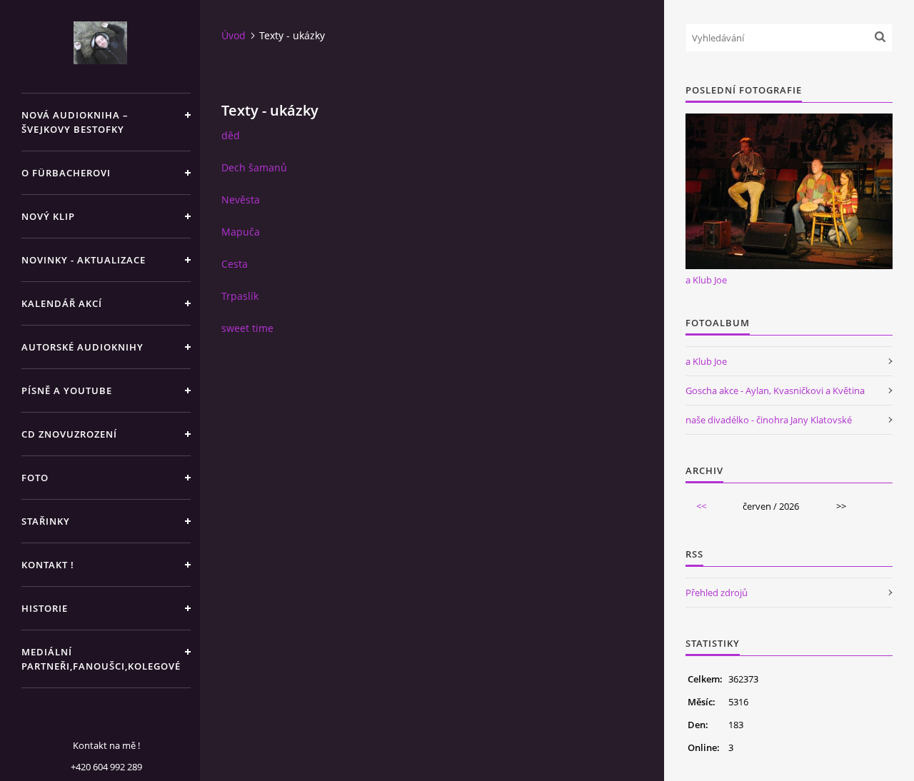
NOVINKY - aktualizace (83, 259)
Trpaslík (239, 296)
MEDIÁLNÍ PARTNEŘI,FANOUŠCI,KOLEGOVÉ (101, 658)
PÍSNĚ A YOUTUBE (66, 390)
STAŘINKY (45, 521)
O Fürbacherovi (66, 172)
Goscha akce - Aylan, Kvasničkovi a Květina (775, 390)
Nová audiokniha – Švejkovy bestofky (75, 122)
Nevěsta (240, 199)
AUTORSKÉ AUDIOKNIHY (82, 347)
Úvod (233, 35)
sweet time (247, 328)
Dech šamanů (254, 167)
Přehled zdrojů (717, 592)
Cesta (234, 264)
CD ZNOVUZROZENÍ (69, 434)
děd (230, 135)
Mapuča (240, 231)
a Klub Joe (706, 279)
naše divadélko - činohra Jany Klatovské (769, 419)
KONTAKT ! (47, 564)
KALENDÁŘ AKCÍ (61, 303)
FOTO (35, 477)
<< (701, 506)
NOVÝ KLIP (48, 216)
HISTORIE (44, 608)
